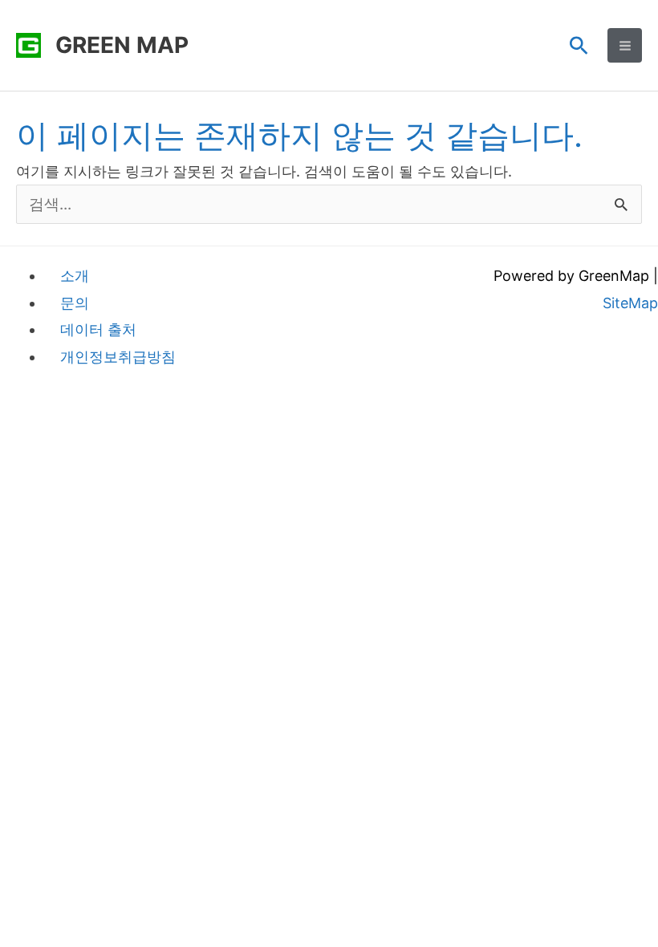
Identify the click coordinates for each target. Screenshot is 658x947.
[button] (579, 45)
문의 (74, 303)
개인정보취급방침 (118, 356)
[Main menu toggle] (624, 45)
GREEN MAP (122, 45)
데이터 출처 (98, 329)
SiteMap (630, 303)
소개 (74, 275)
